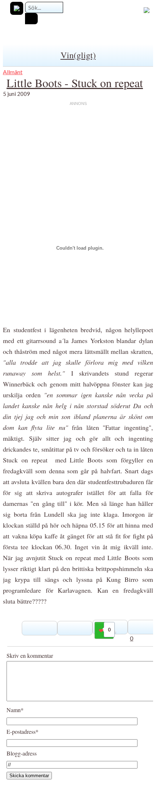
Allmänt (12, 71)
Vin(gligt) (78, 55)
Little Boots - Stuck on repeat (75, 82)
